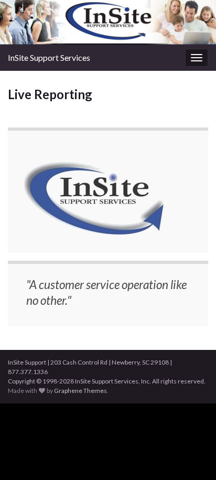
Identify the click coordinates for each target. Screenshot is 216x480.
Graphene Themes (80, 390)
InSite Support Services (49, 57)
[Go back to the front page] (108, 22)
